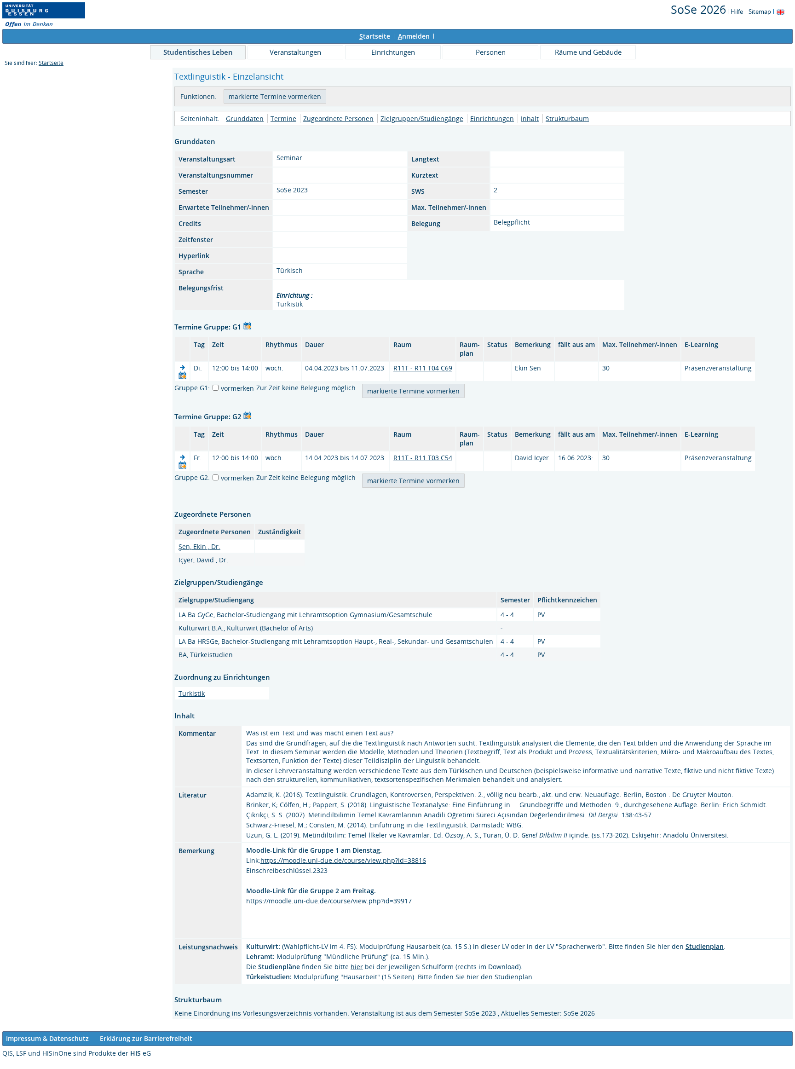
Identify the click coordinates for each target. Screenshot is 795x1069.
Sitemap (760, 11)
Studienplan (513, 976)
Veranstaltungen (295, 52)
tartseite (374, 36)
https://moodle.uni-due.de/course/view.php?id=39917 (329, 900)
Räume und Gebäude (588, 52)
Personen (491, 52)
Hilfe (737, 11)
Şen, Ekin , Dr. (199, 546)
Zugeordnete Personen (338, 118)
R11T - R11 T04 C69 (422, 368)
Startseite (51, 62)
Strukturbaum (567, 118)
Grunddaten (245, 118)
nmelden (414, 36)
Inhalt (530, 118)
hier (357, 966)
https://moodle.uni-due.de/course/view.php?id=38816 (343, 860)
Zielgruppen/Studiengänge (421, 118)
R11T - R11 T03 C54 (422, 457)
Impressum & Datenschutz (47, 1038)
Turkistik (192, 693)
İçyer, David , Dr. (203, 559)
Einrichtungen (393, 52)
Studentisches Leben (198, 52)
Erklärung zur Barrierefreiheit (146, 1038)
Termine (283, 118)
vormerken (237, 388)
